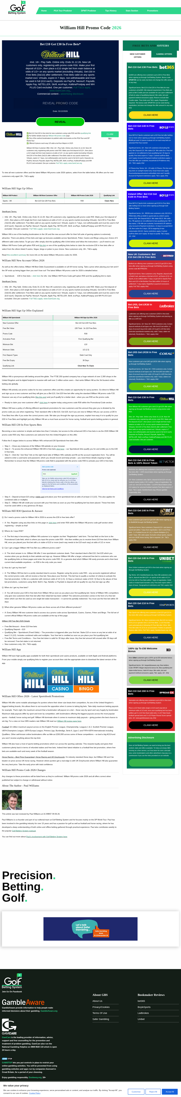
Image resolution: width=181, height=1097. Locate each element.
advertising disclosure (72, 94)
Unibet (141, 1019)
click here (37, 276)
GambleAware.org (49, 1011)
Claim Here (109, 201)
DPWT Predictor (89, 11)
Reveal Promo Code (60, 103)
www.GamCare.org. (60, 90)
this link (43, 245)
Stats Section (132, 11)
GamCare (6, 1037)
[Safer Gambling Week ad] (90, 929)
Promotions (153, 11)
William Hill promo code (57, 136)
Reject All (153, 1092)
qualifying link (86, 133)
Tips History (111, 11)
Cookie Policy (34, 1093)
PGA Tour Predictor (63, 11)
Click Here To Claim (86, 366)
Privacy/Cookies (101, 1007)
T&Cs (109, 138)
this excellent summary (16, 255)
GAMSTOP (7, 1062)
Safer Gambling (100, 1019)
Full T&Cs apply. (82, 87)
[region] (90, 1089)
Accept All (170, 1092)
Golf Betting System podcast (24, 831)
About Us (97, 1001)
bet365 (141, 1001)
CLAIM (110, 134)
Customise (136, 1092)
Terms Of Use (99, 1013)
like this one (41, 397)
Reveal (60, 121)
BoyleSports (144, 1007)
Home (44, 11)
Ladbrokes (143, 1013)
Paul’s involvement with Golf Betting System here (46, 837)
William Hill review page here (69, 721)
